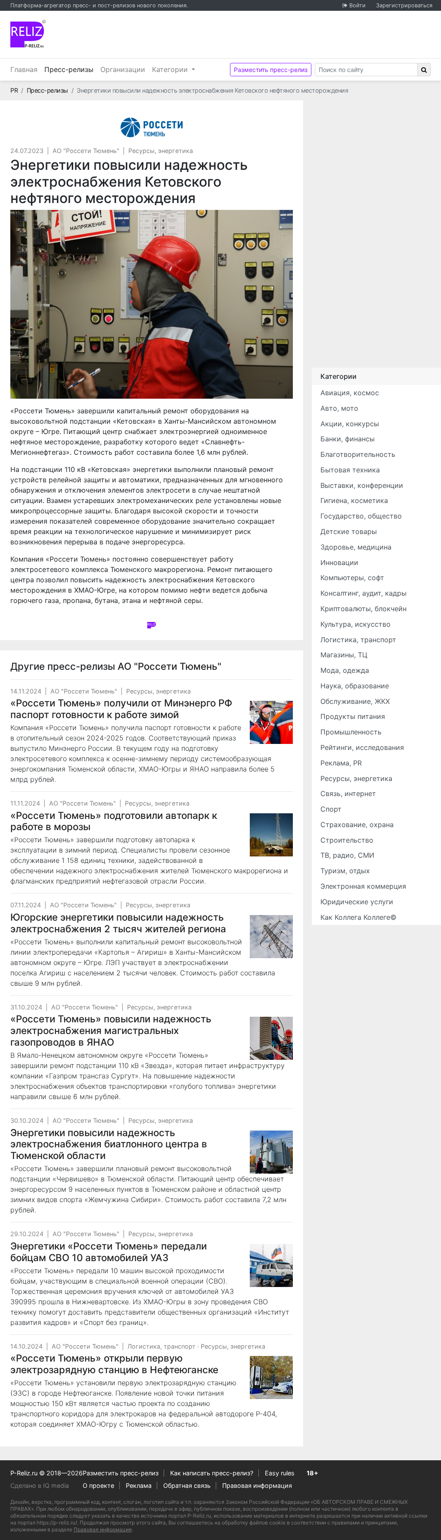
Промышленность (351, 732)
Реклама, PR (341, 763)
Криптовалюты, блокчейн (363, 608)
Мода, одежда (344, 670)
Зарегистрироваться (404, 5)
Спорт (331, 809)
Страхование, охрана (357, 824)
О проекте (98, 1485)
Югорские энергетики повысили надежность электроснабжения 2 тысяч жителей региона (118, 922)
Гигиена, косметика (354, 500)
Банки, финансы (347, 438)
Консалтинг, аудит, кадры (363, 593)
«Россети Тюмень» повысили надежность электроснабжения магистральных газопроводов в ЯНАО (110, 1030)
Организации (122, 69)
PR (14, 90)
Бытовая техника (350, 469)
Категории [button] (171, 69)
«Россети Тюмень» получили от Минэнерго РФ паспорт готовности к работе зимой (121, 708)
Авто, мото (339, 408)
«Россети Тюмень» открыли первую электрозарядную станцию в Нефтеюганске (114, 1363)
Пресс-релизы (70, 69)
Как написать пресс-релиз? (211, 1473)
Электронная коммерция (363, 886)
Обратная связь (187, 1485)
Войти (357, 5)
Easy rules (280, 1473)
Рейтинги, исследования (362, 747)
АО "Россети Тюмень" (86, 150)
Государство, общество (361, 516)
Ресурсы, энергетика (160, 150)
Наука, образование (354, 685)
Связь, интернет (348, 793)
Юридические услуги (356, 901)
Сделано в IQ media (39, 1485)
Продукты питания (352, 716)
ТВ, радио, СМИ (347, 855)
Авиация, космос (349, 392)
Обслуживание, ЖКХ (355, 701)
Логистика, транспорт (161, 1346)
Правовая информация (257, 1485)
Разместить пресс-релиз (270, 69)
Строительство (346, 840)
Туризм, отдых (345, 870)
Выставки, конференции (361, 485)
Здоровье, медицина (355, 547)
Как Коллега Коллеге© (358, 917)
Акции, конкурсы (349, 423)
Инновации (339, 562)
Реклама (139, 1485)
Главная (23, 69)
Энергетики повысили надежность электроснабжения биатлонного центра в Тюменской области (108, 1144)
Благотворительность (357, 454)
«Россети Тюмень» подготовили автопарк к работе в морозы (113, 821)
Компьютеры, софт (352, 577)
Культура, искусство (355, 624)
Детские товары (348, 531)
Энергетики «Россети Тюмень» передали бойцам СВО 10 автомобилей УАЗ (108, 1251)
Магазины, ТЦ (343, 654)
